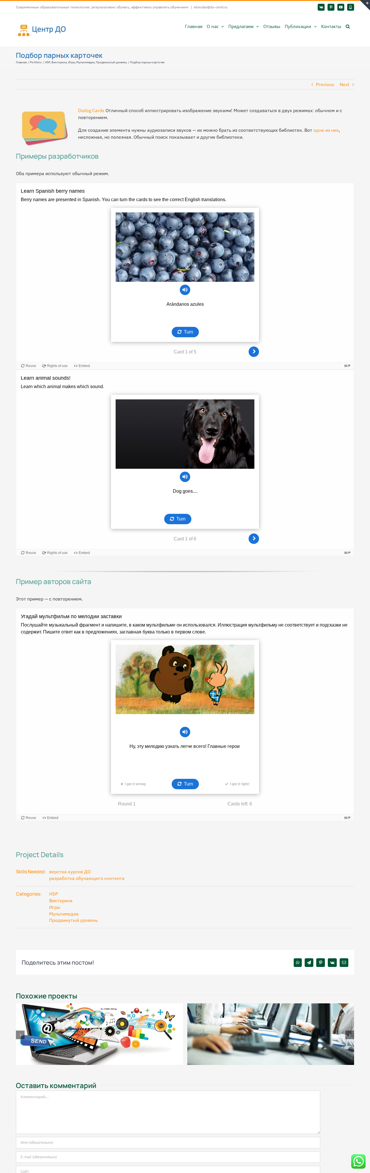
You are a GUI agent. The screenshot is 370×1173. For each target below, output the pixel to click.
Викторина (61, 900)
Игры (54, 907)
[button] (348, 26)
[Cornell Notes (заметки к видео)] (270, 1006)
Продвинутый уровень (73, 920)
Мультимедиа (64, 914)
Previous (325, 84)
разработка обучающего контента (87, 878)
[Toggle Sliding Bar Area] (365, 5)
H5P (53, 894)
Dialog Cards (91, 110)
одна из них (326, 130)
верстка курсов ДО (70, 871)
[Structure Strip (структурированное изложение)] (99, 1006)
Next (344, 84)
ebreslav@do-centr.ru (210, 7)
